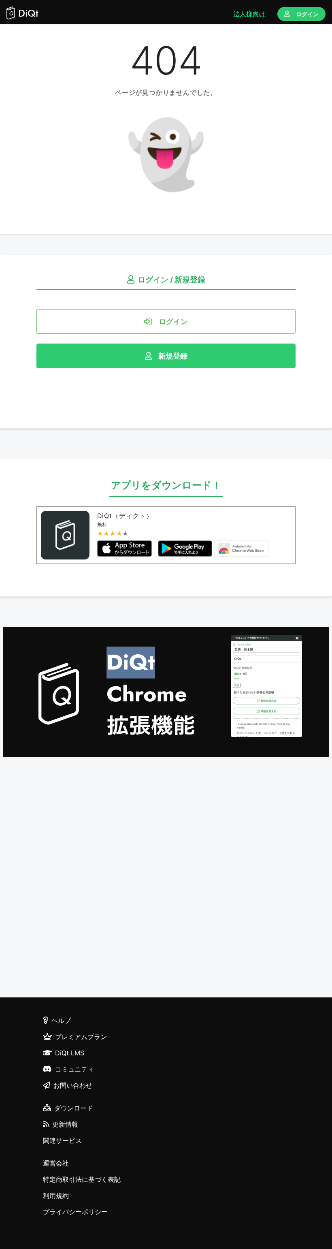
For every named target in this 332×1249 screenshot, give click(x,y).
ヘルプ (61, 1020)
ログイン (307, 14)
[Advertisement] (166, 878)
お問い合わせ (72, 1085)
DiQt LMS (69, 1053)
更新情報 (65, 1124)
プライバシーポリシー (75, 1212)
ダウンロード (73, 1108)
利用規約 (56, 1195)
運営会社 (56, 1163)
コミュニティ (74, 1069)
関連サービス (62, 1140)
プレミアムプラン (81, 1037)
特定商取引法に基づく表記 (82, 1179)
